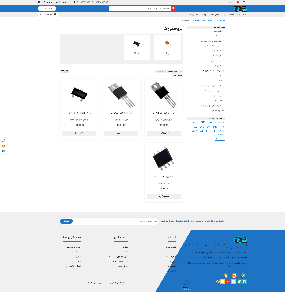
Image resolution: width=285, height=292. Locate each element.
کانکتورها (219, 81)
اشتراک (66, 221)
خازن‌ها (219, 36)
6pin (195, 127)
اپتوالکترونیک (217, 51)
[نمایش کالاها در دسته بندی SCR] (137, 43)
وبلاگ (204, 14)
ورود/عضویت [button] (47, 8)
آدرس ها (77, 256)
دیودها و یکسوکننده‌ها (214, 61)
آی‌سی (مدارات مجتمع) (213, 46)
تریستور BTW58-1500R (121, 113)
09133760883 (98, 2)
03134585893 (83, 2)
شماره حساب (171, 247)
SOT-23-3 (220, 134)
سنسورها (219, 66)
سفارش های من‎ (74, 252)
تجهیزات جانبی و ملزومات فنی (211, 106)
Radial (209, 131)
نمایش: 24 (178, 75)
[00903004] (164, 159)
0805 (204, 122)
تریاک (167, 53)
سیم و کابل (218, 95)
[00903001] (164, 95)
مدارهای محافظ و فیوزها (202, 20)
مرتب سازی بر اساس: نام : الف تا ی (169, 71)
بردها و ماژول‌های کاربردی (212, 85)
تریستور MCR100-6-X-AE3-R (79, 113)
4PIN (202, 127)
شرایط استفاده (170, 256)
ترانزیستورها (218, 56)
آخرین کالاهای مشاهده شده (117, 256)
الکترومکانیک (217, 100)
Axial (222, 131)
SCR (136, 53)
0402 (221, 123)
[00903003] (79, 95)
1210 (222, 127)
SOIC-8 (194, 131)
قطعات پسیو (218, 76)
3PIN (208, 127)
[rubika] (225, 275)
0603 (213, 123)
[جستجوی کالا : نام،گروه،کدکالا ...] (173, 8)
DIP (215, 131)
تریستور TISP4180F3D (164, 176)
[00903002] (121, 95)
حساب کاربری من (74, 247)
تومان (230, 2)
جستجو (125, 247)
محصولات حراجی (217, 110)
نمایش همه (220, 138)
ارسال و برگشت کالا (73, 266)
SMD (202, 131)
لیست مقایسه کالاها (120, 261)
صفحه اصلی (229, 14)
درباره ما (173, 261)
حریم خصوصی (170, 252)
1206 (195, 122)
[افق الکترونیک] (240, 8)
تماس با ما (193, 14)
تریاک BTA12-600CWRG (164, 113)
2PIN (215, 127)
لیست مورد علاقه (74, 261)
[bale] (243, 275)
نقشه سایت (171, 271)
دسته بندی (241, 14)
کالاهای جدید (215, 14)
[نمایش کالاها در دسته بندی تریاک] (167, 43)
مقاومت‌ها (218, 31)
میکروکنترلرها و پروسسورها (212, 41)
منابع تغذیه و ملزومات (214, 91)
